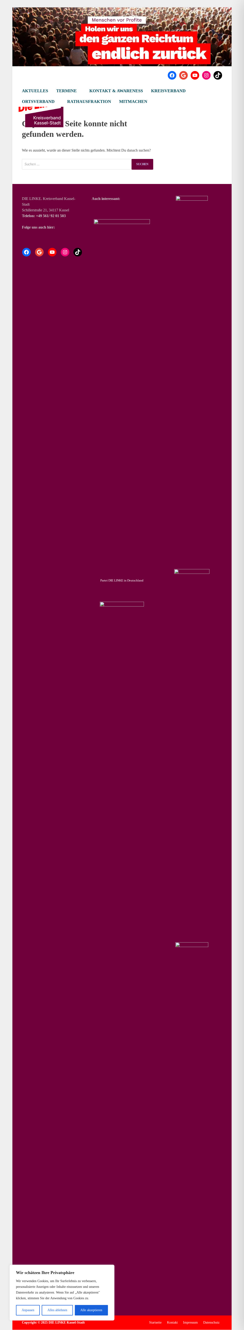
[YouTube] (195, 75)
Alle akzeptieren (91, 1310)
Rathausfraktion (89, 101)
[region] (62, 1292)
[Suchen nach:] (87, 164)
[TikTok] (218, 75)
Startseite (155, 1322)
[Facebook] (172, 75)
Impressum (190, 1322)
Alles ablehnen (57, 1310)
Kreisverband (168, 90)
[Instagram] (206, 75)
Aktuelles (35, 90)
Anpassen (28, 1310)
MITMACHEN (133, 101)
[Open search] (219, 91)
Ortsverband (38, 101)
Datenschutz (211, 1322)
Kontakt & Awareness (116, 90)
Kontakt (172, 1322)
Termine (66, 90)
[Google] (183, 75)
